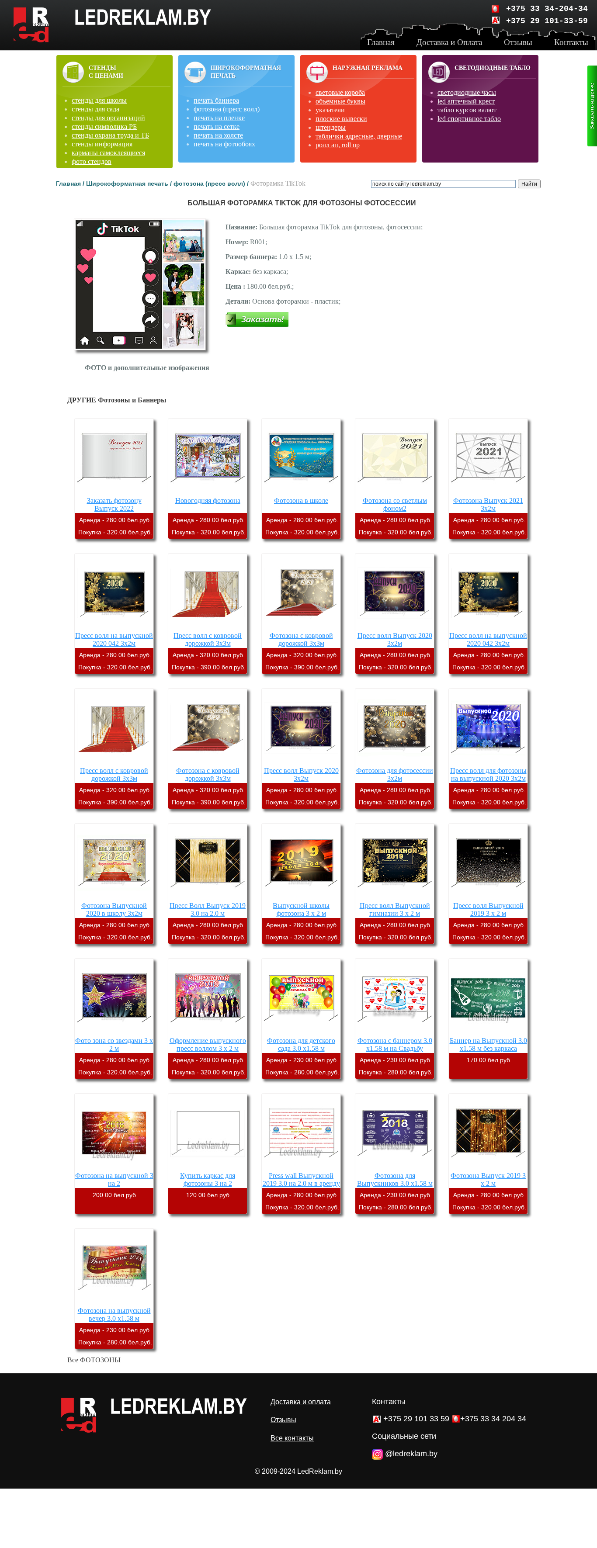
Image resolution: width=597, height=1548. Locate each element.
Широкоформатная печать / (130, 183)
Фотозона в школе (301, 500)
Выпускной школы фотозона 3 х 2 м (301, 909)
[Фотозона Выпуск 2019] (488, 1167)
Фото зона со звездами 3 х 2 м (114, 1044)
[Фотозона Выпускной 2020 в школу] (114, 897)
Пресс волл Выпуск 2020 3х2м (395, 639)
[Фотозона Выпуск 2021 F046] (488, 492)
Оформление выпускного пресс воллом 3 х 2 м (208, 1044)
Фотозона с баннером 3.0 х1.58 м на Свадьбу (395, 1044)
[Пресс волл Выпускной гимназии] (395, 897)
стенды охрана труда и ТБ (110, 135)
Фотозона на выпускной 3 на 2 (114, 1179)
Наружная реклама (368, 68)
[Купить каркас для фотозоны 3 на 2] (207, 1167)
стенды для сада (95, 109)
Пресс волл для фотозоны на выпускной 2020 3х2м (488, 774)
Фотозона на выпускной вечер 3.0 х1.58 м (114, 1314)
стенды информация (102, 144)
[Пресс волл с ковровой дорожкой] (207, 627)
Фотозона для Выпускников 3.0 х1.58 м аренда (395, 1183)
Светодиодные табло (493, 68)
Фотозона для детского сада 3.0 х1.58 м (301, 1044)
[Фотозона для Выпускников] (395, 1167)
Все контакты (292, 1438)
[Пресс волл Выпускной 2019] (488, 897)
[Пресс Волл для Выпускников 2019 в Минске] (207, 897)
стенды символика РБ (104, 126)
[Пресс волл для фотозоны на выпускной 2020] (488, 762)
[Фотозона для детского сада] (301, 1032)
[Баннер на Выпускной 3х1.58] (488, 1032)
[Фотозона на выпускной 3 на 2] (114, 1167)
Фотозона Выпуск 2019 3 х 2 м (488, 1179)
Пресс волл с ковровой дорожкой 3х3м (208, 639)
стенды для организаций (108, 117)
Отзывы (283, 1419)
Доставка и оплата (301, 1402)
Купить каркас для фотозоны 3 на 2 (207, 1179)
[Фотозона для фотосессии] (395, 762)
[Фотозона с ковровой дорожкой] (301, 627)
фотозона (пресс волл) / (212, 183)
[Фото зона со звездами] (114, 1032)
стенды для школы (99, 100)
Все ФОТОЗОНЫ (94, 1360)
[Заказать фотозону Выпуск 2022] (114, 492)
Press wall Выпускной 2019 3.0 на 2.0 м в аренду (301, 1179)
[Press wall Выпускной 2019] (301, 1167)
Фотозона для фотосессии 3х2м (394, 774)
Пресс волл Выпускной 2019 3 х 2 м (488, 909)
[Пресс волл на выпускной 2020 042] (114, 627)
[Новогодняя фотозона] (207, 492)
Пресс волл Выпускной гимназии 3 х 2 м (395, 909)
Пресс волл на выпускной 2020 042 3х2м (114, 639)
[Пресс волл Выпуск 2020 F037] (395, 627)
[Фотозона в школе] (301, 492)
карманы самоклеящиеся (108, 152)
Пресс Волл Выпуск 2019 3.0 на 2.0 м (208, 909)
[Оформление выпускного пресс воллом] (207, 1032)
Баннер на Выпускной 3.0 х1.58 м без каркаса (488, 1044)
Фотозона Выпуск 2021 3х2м (488, 504)
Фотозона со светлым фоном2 (395, 504)
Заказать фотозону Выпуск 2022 (114, 504)
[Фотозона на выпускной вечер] (114, 1302)
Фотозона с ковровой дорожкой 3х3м (301, 639)
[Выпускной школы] (301, 897)
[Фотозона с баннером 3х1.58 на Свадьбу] (395, 1032)
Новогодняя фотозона (207, 500)
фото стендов (91, 161)
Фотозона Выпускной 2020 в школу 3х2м (114, 909)
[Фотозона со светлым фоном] (395, 492)
